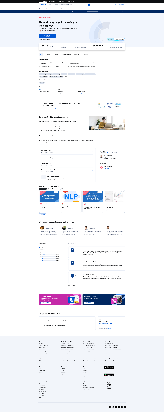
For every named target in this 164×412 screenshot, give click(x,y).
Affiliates (85, 385)
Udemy (40, 397)
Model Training (72, 74)
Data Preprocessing (43, 76)
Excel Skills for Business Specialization (90, 353)
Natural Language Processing (45, 74)
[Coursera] (43, 5)
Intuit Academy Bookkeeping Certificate (69, 360)
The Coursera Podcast (65, 376)
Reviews (86, 54)
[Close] (123, 11)
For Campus (41, 389)
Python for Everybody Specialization (90, 360)
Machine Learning (58, 8)
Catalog (40, 376)
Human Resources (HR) (43, 353)
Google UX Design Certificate (66, 353)
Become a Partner (42, 391)
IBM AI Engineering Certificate (67, 355)
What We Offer (42, 370)
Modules (56, 54)
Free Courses (41, 395)
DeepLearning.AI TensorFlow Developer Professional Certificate (64, 120)
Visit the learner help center (105, 323)
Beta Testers (63, 372)
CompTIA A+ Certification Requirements (113, 347)
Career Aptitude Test (109, 343)
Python (40, 358)
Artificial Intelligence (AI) (43, 345)
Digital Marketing (42, 351)
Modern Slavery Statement (88, 387)
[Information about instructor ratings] (107, 152)
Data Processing (80, 74)
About (41, 54)
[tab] (43, 189)
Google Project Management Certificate (69, 351)
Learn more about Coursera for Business (50, 109)
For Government (42, 387)
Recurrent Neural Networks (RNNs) (56, 76)
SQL (40, 360)
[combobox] (72, 4)
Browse (44, 8)
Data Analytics (42, 349)
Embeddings (64, 74)
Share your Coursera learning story (112, 360)
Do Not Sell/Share (86, 389)
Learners (63, 368)
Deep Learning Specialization (88, 351)
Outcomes (48, 54)
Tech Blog (63, 378)
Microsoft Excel (42, 355)
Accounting (41, 343)
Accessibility (85, 378)
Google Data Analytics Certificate (67, 347)
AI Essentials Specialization (88, 343)
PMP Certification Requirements (111, 357)
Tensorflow (42, 82)
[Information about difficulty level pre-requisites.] (86, 47)
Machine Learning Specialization (89, 357)
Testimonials (77, 54)
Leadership (41, 372)
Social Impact (41, 393)
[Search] (89, 5)
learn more (110, 328)
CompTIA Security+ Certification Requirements (114, 349)
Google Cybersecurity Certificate (67, 345)
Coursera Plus (42, 378)
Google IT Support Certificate (67, 349)
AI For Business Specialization (89, 345)
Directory (85, 383)
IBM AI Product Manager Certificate (68, 357)
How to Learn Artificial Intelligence (111, 355)
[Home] (39, 8)
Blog (62, 374)
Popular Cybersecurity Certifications (112, 358)
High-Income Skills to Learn (110, 353)
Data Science (50, 8)
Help (84, 376)
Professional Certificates (44, 380)
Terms (84, 372)
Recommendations (66, 54)
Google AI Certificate (65, 343)
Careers (40, 374)
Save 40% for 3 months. (92, 11)
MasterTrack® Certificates (44, 382)
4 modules (45, 45)
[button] (56, 5)
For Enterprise (42, 385)
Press (84, 368)
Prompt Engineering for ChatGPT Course (91, 358)
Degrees (41, 383)
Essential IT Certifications (110, 351)
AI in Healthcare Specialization (89, 349)
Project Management (43, 357)
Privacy (84, 374)
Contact (84, 380)
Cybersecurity (42, 347)
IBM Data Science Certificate (66, 358)
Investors (85, 370)
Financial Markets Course (88, 355)
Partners (63, 370)
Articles (84, 382)
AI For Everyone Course (87, 347)
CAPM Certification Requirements (111, 345)
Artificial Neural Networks (90, 74)
